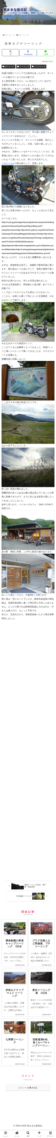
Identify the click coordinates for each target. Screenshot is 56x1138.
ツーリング (24, 66)
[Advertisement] (28, 751)
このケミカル (8, 163)
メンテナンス (39, 66)
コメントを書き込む (28, 1087)
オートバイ (9, 66)
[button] (50, 655)
